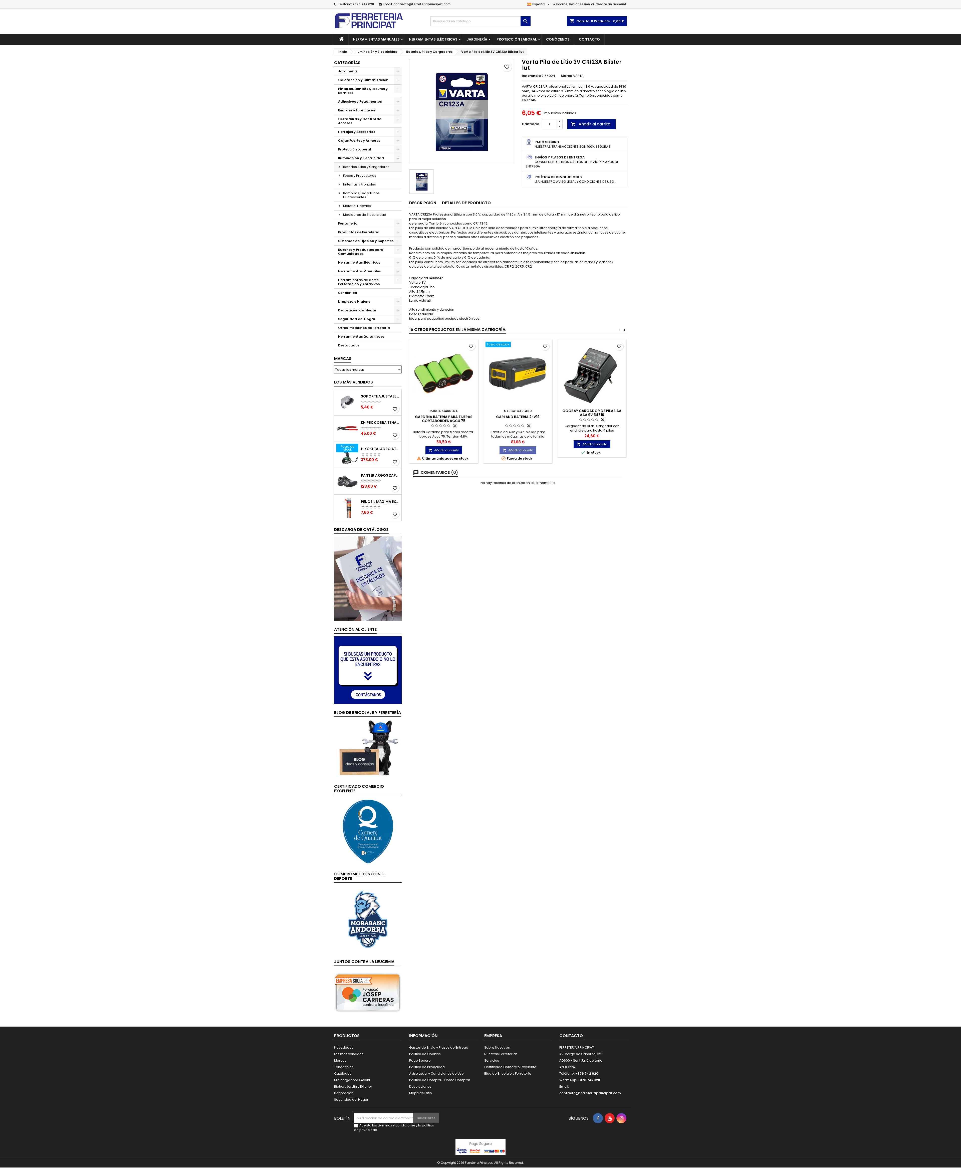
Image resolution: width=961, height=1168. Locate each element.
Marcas (342, 358)
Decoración (343, 1093)
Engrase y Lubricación (357, 110)
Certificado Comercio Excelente (510, 1067)
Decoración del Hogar (357, 310)
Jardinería (477, 39)
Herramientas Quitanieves (361, 336)
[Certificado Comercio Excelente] (368, 831)
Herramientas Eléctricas (433, 39)
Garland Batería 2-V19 (518, 416)
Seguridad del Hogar (356, 319)
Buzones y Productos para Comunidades (360, 251)
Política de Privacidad (427, 1067)
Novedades (343, 1047)
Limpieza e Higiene (354, 301)
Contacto (589, 39)
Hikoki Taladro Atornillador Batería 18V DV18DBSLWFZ (380, 449)
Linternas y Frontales (359, 184)
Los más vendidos (353, 382)
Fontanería (348, 223)
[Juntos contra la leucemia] (368, 992)
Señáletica (347, 292)
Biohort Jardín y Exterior (353, 1086)
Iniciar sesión (579, 4)
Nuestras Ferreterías (501, 1054)
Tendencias (343, 1067)
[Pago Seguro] (480, 1147)
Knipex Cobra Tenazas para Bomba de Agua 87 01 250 (380, 423)
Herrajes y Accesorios (356, 131)
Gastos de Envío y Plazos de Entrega (438, 1047)
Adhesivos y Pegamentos (360, 101)
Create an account (610, 4)
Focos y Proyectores (359, 175)
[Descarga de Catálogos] (368, 578)
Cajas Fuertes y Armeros (359, 140)
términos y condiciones (397, 1125)
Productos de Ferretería (358, 232)
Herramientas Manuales (376, 39)
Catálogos (342, 1073)
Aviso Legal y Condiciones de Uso (436, 1073)
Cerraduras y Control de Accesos (359, 121)
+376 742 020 (363, 4)
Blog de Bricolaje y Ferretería (507, 1073)
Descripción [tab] (422, 203)
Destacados (348, 345)
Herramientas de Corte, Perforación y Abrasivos (359, 282)
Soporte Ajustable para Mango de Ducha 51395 (380, 396)
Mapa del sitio (420, 1093)
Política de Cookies (425, 1054)
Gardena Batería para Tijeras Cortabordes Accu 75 (443, 418)
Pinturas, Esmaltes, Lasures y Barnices (363, 90)
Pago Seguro (420, 1060)
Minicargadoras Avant (352, 1080)
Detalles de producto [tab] (466, 203)
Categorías (347, 63)
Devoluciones (420, 1086)
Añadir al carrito (590, 124)
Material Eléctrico (357, 206)
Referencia (531, 76)
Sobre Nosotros (497, 1047)
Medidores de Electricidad (364, 214)
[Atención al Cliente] (368, 669)
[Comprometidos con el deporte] (368, 918)
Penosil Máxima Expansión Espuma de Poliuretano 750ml (380, 502)
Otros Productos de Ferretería (364, 327)
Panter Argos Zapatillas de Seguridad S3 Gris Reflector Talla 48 (380, 475)
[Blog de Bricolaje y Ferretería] (368, 748)
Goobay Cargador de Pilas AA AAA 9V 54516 (591, 412)
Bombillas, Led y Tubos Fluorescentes (361, 195)
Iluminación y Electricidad (361, 158)
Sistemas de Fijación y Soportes (365, 241)
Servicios (491, 1060)
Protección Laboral (517, 39)
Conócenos (558, 39)
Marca (566, 76)
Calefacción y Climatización (363, 80)
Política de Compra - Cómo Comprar (439, 1080)
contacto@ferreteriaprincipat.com (421, 4)
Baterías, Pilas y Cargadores (366, 166)
